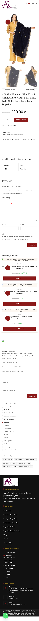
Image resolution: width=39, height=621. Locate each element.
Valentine (6, 467)
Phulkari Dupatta (9, 463)
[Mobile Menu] (32, 3)
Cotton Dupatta (9, 413)
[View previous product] (3, 89)
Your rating (6, 197)
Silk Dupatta (8, 441)
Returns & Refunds (22, 614)
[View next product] (35, 89)
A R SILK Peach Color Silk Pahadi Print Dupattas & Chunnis (19, 293)
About (6, 539)
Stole (6, 444)
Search (32, 396)
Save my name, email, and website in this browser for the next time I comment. (17, 237)
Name (5, 224)
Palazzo (6, 434)
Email (23, 224)
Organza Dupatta (10, 431)
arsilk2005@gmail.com (17, 604)
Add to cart (21, 120)
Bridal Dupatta (8, 410)
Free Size (23, 169)
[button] (9, 125)
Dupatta (13, 135)
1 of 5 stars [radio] (3, 200)
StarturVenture (15, 613)
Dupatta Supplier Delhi (12, 531)
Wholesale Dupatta (10, 450)
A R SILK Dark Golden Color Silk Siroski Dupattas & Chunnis (19, 267)
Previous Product (10, 90)
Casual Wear (7, 460)
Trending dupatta (24, 463)
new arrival (20, 135)
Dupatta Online (9, 527)
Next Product (30, 90)
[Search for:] (35, 3)
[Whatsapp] (5, 615)
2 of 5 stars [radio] (5, 200)
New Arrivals (30, 460)
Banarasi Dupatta (10, 407)
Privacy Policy (31, 613)
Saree (6, 438)
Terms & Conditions (10, 614)
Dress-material (9, 419)
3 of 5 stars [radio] (7, 200)
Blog (5, 535)
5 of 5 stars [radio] (11, 200)
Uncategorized (9, 447)
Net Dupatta (19, 460)
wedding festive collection (22, 467)
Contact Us (8, 543)
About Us (23, 613)
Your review (7, 204)
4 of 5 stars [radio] (9, 200)
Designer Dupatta (10, 416)
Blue (21, 165)
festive (6, 425)
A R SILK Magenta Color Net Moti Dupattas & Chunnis (19, 318)
